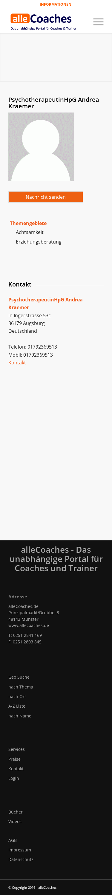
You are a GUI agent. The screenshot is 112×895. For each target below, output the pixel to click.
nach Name (19, 716)
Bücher (15, 812)
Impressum (19, 850)
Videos (15, 821)
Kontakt (17, 362)
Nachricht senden (46, 197)
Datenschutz (20, 859)
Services (16, 749)
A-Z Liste (16, 706)
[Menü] (95, 21)
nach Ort (17, 696)
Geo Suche (19, 677)
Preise (14, 759)
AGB (12, 840)
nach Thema (20, 687)
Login (13, 778)
